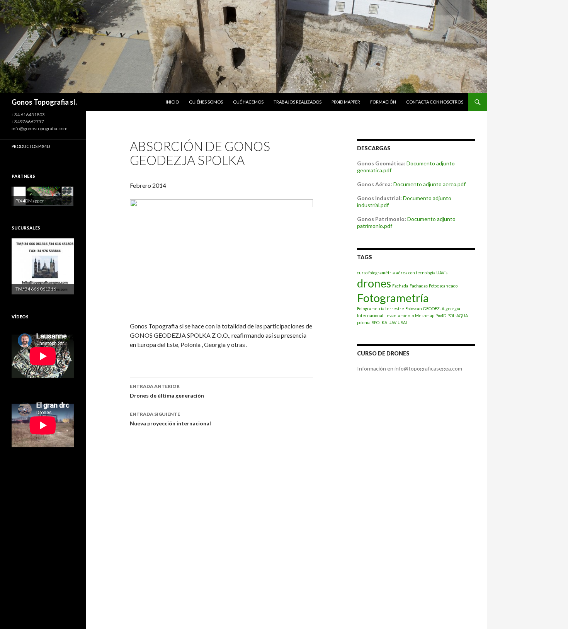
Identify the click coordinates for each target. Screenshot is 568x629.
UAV (392, 322)
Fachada (400, 285)
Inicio (172, 101)
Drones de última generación (167, 391)
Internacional (370, 315)
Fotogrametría (393, 297)
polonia (364, 322)
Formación (383, 101)
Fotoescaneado (443, 285)
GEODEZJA (433, 308)
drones (374, 283)
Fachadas (419, 285)
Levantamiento (399, 315)
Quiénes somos (206, 101)
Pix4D (440, 315)
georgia (453, 308)
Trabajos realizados (297, 101)
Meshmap (424, 315)
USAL (403, 322)
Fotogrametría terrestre (380, 308)
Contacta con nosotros (434, 101)
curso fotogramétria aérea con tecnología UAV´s (402, 272)
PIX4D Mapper (346, 101)
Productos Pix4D (31, 146)
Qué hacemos (248, 101)
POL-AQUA (457, 315)
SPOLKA (379, 322)
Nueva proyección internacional (170, 419)
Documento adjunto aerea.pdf (429, 184)
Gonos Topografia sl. (44, 102)
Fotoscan (413, 308)
